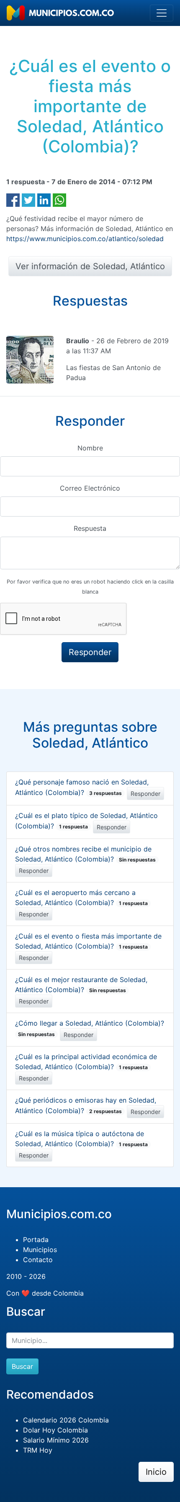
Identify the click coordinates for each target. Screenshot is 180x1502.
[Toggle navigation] (161, 13)
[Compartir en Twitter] (28, 199)
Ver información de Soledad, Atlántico (90, 266)
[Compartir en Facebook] (13, 199)
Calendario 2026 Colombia (66, 1420)
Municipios (40, 1249)
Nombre (90, 448)
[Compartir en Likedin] (44, 199)
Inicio (156, 1472)
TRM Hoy (37, 1450)
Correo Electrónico (90, 488)
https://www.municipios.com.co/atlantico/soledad (85, 238)
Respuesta (90, 528)
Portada (36, 1239)
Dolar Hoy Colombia (55, 1430)
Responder (145, 793)
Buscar (22, 1366)
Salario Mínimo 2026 (56, 1440)
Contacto (38, 1259)
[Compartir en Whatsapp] (59, 199)
